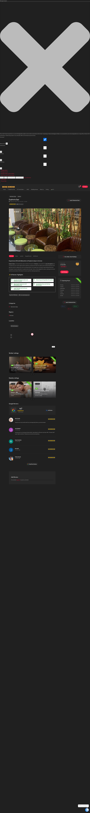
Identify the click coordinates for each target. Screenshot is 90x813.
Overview (11, 256)
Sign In (85, 186)
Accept (1, 177)
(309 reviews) (20, 204)
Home (4, 189)
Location (21, 256)
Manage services (4, 171)
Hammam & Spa (13, 196)
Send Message (64, 272)
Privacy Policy (3, 181)
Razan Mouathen (18, 440)
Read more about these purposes (7, 175)
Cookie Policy (3, 179)
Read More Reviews (33, 464)
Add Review (35, 256)
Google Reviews (28, 256)
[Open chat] (87, 810)
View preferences (11, 177)
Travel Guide (20, 189)
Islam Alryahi (17, 418)
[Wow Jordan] (8, 186)
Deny (6, 177)
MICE (28, 189)
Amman (19, 196)
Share (64, 306)
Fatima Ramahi (18, 456)
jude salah (17, 448)
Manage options (4, 170)
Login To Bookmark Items (70, 302)
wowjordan (63, 264)
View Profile (63, 266)
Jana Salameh (17, 428)
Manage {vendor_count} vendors (7, 173)
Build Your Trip (12, 189)
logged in (18, 480)
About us (42, 189)
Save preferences (19, 177)
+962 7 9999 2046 (14, 294)
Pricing (47, 189)
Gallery (16, 256)
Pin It (70, 308)
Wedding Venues (34, 189)
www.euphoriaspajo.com (24, 294)
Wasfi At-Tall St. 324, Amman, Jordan (18, 201)
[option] (20, 365)
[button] (45, 67)
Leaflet (53, 346)
